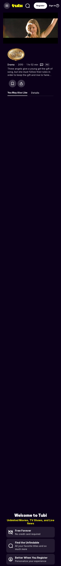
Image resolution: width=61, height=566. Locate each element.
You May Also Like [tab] (17, 92)
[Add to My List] (12, 83)
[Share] (21, 83)
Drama (11, 64)
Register (40, 5)
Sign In (52, 5)
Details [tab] (35, 92)
